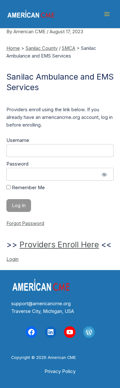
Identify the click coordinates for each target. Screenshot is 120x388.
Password (17, 164)
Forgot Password (25, 223)
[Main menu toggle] (107, 14)
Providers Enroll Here (59, 244)
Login (12, 259)
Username (17, 140)
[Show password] (104, 174)
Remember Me (28, 187)
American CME (76, 14)
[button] (60, 371)
